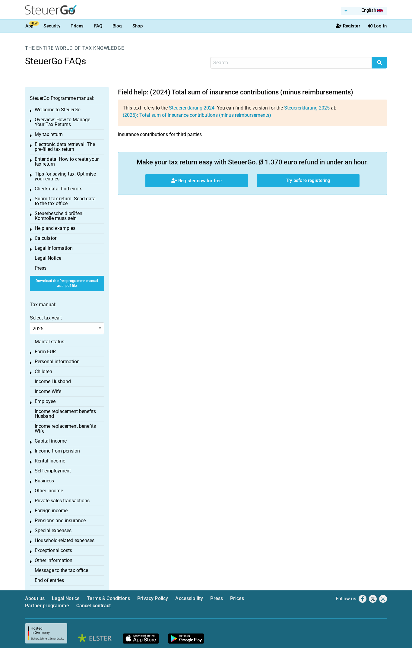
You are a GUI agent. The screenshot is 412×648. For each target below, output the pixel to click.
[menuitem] (364, 11)
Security (51, 26)
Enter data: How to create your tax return (67, 161)
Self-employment (53, 471)
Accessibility (189, 598)
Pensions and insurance (60, 520)
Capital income (51, 441)
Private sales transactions (62, 500)
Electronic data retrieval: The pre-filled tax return (65, 146)
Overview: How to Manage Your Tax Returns (62, 122)
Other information (53, 560)
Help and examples (55, 228)
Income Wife (48, 391)
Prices (77, 26)
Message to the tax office (61, 570)
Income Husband (53, 381)
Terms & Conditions (108, 598)
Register (351, 26)
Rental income (50, 461)
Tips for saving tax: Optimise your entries (65, 176)
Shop (137, 26)
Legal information (54, 248)
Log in (380, 26)
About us (35, 598)
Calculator (45, 238)
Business (44, 481)
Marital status (49, 342)
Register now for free (199, 180)
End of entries (49, 580)
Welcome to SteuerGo (58, 110)
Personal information (57, 361)
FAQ (98, 26)
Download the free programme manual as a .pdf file (67, 283)
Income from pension (57, 451)
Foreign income (51, 510)
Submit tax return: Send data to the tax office (65, 201)
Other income (49, 491)
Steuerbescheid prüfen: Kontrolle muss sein (59, 216)
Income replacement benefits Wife (65, 428)
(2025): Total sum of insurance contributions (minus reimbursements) (197, 115)
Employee (45, 401)
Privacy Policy (152, 598)
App (29, 26)
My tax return (49, 134)
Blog (117, 26)
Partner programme (47, 605)
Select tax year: (46, 318)
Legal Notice (48, 258)
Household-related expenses (64, 540)
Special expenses (53, 530)
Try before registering (308, 180)
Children (43, 371)
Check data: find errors (58, 189)
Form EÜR (45, 351)
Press (40, 268)
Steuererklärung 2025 (307, 108)
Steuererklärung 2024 (191, 108)
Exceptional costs (53, 550)
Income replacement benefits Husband (65, 413)
